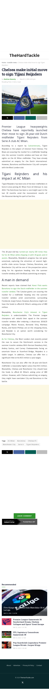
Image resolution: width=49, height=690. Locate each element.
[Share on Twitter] (7, 118)
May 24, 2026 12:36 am (20, 648)
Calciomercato (34, 145)
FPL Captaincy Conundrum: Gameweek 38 (26, 633)
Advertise (16, 665)
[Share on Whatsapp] (30, 118)
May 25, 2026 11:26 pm (10, 613)
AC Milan (11, 441)
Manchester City (9, 444)
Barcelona (21, 441)
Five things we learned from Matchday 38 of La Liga (24, 608)
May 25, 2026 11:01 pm (20, 627)
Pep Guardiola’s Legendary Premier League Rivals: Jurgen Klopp (29, 644)
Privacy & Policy (28, 665)
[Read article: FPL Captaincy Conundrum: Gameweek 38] (6, 634)
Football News (27, 522)
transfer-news (12, 63)
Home (4, 63)
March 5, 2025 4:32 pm (27, 79)
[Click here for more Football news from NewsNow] (11, 522)
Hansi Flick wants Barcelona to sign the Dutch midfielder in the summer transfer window (24, 288)
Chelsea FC (32, 441)
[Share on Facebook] (19, 118)
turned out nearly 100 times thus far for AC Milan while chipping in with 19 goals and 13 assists (24, 255)
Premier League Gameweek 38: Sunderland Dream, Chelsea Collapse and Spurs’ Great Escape (28, 621)
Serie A (21, 444)
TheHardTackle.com (27, 678)
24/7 (33, 522)
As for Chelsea (8, 339)
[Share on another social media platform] (42, 118)
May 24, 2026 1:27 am (19, 638)
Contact (39, 665)
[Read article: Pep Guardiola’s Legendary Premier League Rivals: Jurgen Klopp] (6, 645)
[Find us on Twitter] (23, 682)
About (9, 665)
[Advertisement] (24, 26)
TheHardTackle (24, 55)
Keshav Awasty (10, 79)
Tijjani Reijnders (32, 444)
